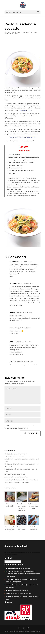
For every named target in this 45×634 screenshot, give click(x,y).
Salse (6, 33)
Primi (35, 32)
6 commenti (14, 33)
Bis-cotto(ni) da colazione (17, 474)
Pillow (12, 312)
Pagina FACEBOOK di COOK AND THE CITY (22, 137)
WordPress (36, 631)
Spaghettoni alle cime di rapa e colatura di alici (23, 480)
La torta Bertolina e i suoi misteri (19, 483)
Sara (8, 32)
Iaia (11, 342)
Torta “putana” (22, 454)
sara (11, 327)
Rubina (13, 283)
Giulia (12, 261)
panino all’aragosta (25, 110)
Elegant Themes (19, 631)
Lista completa (27, 32)
